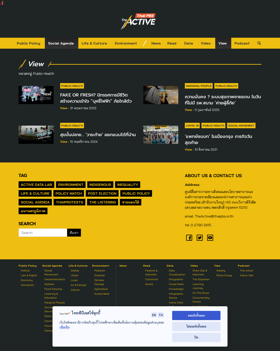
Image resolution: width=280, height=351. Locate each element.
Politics (25, 270)
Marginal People (199, 85)
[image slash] (145, 43)
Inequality (127, 184)
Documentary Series (201, 299)
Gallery (220, 270)
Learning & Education (51, 295)
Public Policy (28, 43)
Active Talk (246, 275)
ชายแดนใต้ (130, 202)
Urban (74, 275)
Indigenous (100, 184)
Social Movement (241, 125)
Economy (27, 280)
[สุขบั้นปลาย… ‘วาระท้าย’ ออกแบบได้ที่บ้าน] (36, 134)
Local (74, 280)
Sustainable (101, 293)
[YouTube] (210, 237)
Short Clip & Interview (199, 272)
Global (75, 270)
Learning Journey (198, 286)
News (156, 43)
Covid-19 (192, 125)
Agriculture (101, 288)
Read (171, 43)
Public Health (72, 85)
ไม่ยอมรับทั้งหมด (196, 326)
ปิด (196, 337)
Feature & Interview (151, 272)
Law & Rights (29, 275)
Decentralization (54, 279)
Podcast (242, 43)
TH (161, 315)
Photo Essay (224, 275)
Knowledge (176, 288)
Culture (75, 289)
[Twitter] (199, 237)
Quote (149, 284)
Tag (23, 175)
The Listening (102, 202)
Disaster (99, 275)
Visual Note (176, 284)
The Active (246, 270)
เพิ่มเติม (64, 327)
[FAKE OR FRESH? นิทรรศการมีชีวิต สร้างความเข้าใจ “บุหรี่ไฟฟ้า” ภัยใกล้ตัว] (36, 94)
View (223, 43)
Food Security (53, 288)
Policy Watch (69, 193)
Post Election (102, 193)
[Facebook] (189, 237)
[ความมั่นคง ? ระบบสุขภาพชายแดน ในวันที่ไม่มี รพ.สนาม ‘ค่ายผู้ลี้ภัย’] (160, 94)
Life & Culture (94, 43)
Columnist (151, 279)
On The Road (200, 292)
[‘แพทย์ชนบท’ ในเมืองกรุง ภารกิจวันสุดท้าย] (160, 134)
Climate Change (99, 282)
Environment (126, 43)
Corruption (27, 285)
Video (206, 43)
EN (154, 315)
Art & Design (78, 285)
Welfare (49, 284)
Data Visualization (177, 272)
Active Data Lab (36, 184)
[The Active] (138, 21)
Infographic (176, 279)
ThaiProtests (69, 202)
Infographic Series (176, 295)
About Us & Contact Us (213, 175)
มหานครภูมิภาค (33, 211)
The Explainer (201, 279)
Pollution (99, 270)
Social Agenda (61, 43)
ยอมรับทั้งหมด (196, 315)
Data (188, 43)
